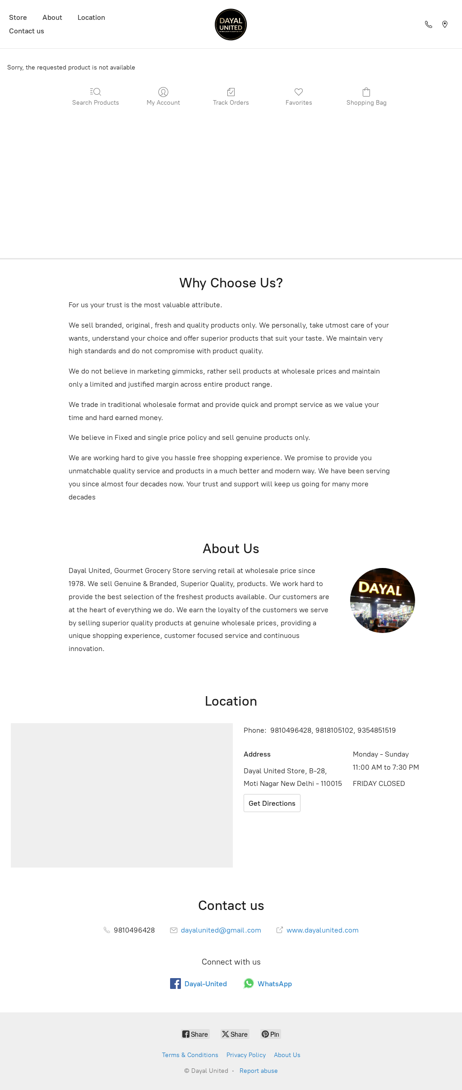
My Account (163, 102)
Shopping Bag (366, 102)
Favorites (299, 102)
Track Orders (231, 102)
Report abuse (259, 1071)
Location (91, 17)
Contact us (26, 31)
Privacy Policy (246, 1055)
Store (18, 17)
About (52, 17)
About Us (287, 1055)
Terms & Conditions (190, 1055)
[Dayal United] (231, 24)
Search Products (95, 102)
